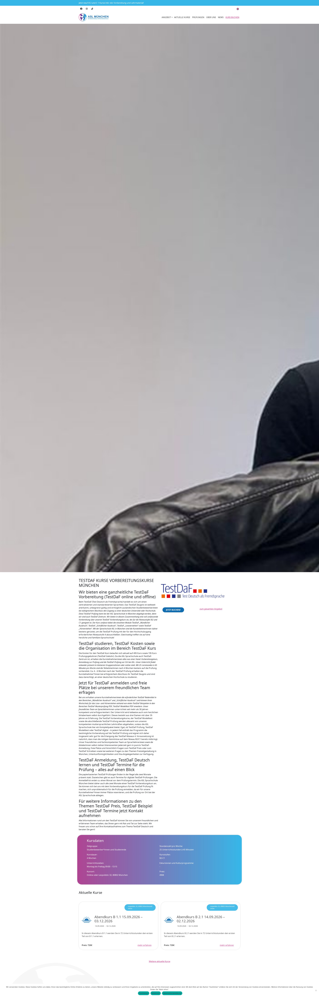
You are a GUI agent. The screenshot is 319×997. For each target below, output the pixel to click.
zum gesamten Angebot (211, 608)
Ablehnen (156, 993)
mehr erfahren (145, 944)
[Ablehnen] (316, 990)
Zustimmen (143, 993)
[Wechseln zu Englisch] (237, 9)
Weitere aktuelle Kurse (159, 961)
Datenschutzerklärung (172, 993)
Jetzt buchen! (173, 609)
